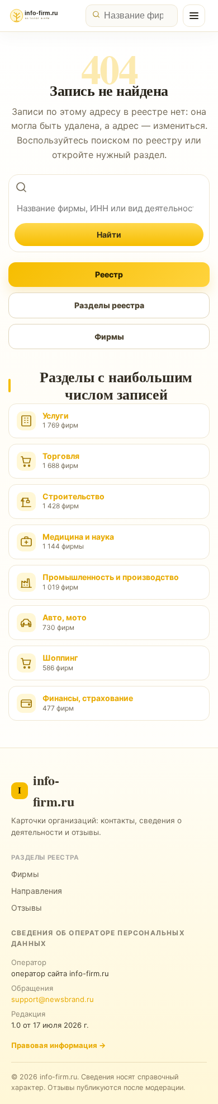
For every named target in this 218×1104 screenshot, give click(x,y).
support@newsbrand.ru (52, 999)
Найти (109, 234)
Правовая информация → (58, 1045)
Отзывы (26, 907)
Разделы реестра (109, 305)
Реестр (109, 274)
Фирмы (109, 336)
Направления (36, 891)
